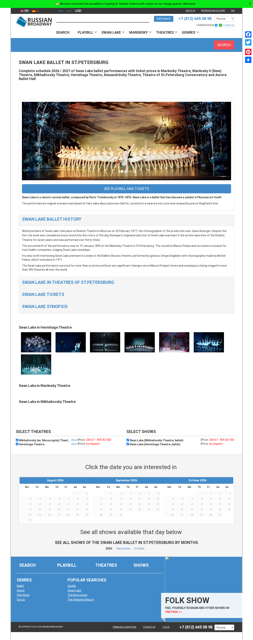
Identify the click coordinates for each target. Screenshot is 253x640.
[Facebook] (248, 34)
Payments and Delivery (213, 11)
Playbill (85, 32)
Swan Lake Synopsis (45, 306)
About (74, 440)
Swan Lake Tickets (43, 294)
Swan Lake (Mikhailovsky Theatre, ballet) (156, 440)
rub (60, 11)
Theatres (165, 32)
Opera (21, 590)
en (26, 11)
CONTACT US (149, 627)
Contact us (228, 25)
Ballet (20, 586)
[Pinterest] (248, 52)
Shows (141, 565)
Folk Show (23, 595)
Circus (21, 599)
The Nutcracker (78, 595)
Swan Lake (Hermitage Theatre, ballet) (154, 444)
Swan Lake (111, 32)
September (123, 548)
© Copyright (25, 627)
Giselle (72, 586)
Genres (188, 32)
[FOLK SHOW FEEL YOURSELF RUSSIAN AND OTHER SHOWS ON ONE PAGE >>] (202, 589)
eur (69, 11)
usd (78, 11)
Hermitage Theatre (31, 444)
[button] (37, 141)
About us (190, 11)
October (139, 548)
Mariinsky (138, 32)
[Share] (248, 60)
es (37, 11)
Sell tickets (164, 18)
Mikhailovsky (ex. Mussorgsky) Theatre (44, 440)
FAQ (233, 11)
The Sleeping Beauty (81, 599)
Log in (165, 627)
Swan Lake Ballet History (51, 219)
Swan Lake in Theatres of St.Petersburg (68, 282)
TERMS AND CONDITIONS (124, 627)
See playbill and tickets (126, 189)
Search (63, 32)
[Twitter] (248, 42)
